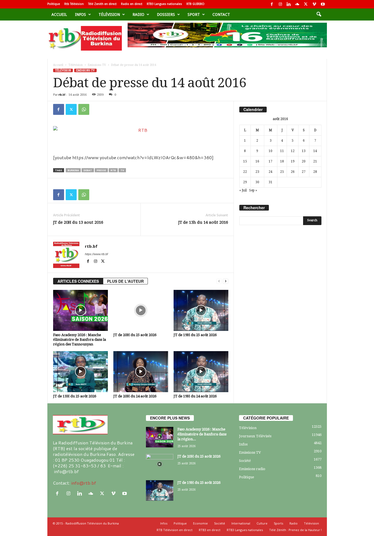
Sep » (253, 190)
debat (88, 170)
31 (270, 182)
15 (245, 161)
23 (257, 172)
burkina (73, 170)
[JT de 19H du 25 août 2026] (201, 310)
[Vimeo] (314, 4)
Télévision (109, 14)
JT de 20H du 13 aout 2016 (78, 222)
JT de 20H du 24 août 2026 (134, 396)
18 (282, 161)
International (240, 523)
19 (293, 161)
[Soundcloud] (297, 4)
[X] (306, 4)
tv (122, 170)
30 (257, 182)
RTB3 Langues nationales (164, 4)
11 (282, 151)
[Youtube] (323, 4)
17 (270, 161)
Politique (53, 4)
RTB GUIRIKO (195, 4)
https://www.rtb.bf (96, 254)
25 (282, 172)
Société (245, 461)
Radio (138, 14)
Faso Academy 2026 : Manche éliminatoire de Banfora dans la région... (201, 434)
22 (245, 172)
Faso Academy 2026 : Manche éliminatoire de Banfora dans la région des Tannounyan (79, 339)
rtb (113, 170)
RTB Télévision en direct (174, 530)
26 (293, 172)
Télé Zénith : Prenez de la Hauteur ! (295, 530)
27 (304, 172)
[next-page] (225, 281)
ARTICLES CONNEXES (78, 281)
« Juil (243, 190)
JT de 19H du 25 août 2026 (195, 335)
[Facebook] (272, 4)
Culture (262, 523)
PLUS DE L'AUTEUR (125, 281)
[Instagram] (280, 4)
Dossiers (166, 14)
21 (315, 161)
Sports (278, 523)
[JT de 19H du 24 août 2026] (201, 371)
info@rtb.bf (83, 483)
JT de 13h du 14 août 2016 (203, 222)
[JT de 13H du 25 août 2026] (80, 371)
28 (315, 172)
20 (304, 161)
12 (293, 151)
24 (270, 172)
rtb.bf (61, 95)
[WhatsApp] (83, 109)
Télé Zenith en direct (102, 4)
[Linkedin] (289, 4)
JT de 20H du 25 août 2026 (134, 335)
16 (257, 161)
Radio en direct (131, 4)
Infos (80, 14)
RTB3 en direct (209, 530)
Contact (221, 14)
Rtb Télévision (74, 4)
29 (245, 182)
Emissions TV (97, 64)
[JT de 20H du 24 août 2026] (140, 371)
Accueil (59, 14)
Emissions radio (252, 469)
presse (101, 170)
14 (315, 151)
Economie (200, 523)
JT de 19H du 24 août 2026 (195, 396)
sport (194, 14)
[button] (319, 14)
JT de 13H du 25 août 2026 (74, 396)
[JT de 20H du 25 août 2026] (140, 310)
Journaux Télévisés (255, 436)
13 (304, 151)
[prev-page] (219, 281)
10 (270, 151)
